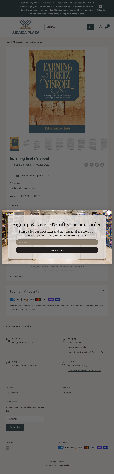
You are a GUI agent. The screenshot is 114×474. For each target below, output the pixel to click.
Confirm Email (57, 249)
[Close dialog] (109, 212)
